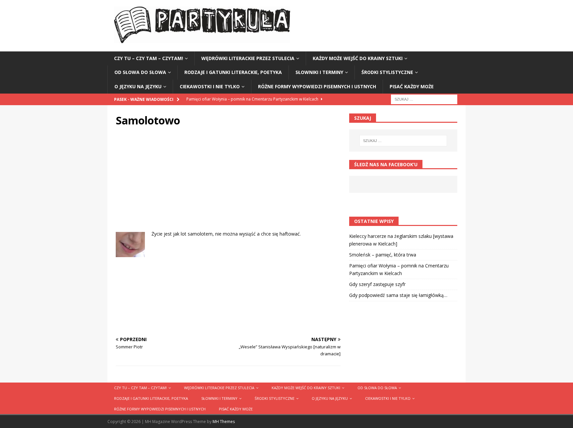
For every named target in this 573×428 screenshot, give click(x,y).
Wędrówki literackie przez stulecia (247, 58)
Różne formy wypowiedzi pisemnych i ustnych (317, 86)
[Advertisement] (228, 183)
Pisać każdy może (412, 86)
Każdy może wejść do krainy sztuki (358, 58)
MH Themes (224, 421)
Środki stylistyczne (387, 72)
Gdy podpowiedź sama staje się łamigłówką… (398, 295)
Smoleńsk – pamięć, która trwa (382, 254)
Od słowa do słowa (140, 72)
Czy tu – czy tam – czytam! (148, 58)
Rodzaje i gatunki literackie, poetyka (233, 72)
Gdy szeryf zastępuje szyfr (377, 284)
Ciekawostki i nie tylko (210, 86)
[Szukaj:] (424, 99)
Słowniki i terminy (319, 72)
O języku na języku (137, 86)
